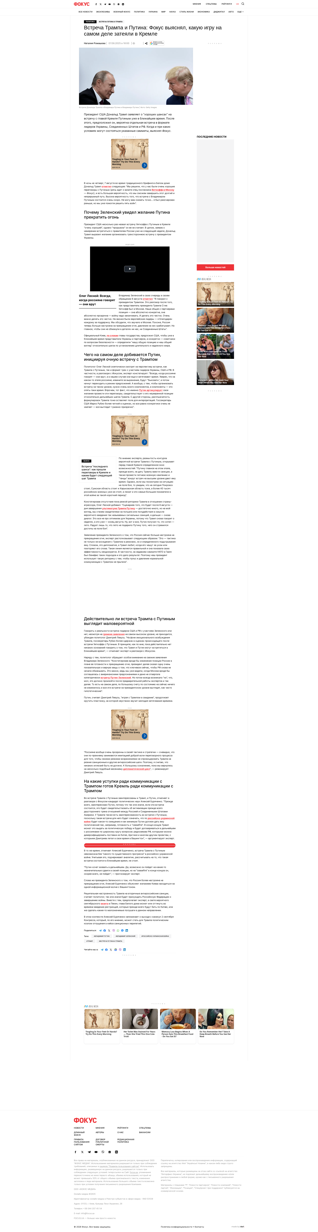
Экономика (204, 12)
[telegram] (89, 1152)
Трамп (90, 941)
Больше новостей (215, 267)
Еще (240, 12)
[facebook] (75, 1152)
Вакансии (144, 1132)
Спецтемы (211, 4)
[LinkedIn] (123, 4)
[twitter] (82, 1152)
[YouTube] (109, 4)
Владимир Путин (102, 936)
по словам (112, 335)
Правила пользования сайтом (81, 1142)
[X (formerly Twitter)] (100, 4)
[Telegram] (105, 4)
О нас (120, 1132)
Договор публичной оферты (102, 1142)
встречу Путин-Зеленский (116, 677)
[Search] (243, 4)
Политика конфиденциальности (176, 1227)
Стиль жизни (186, 12)
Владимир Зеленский (126, 936)
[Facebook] (96, 4)
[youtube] (96, 1152)
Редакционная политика (125, 1140)
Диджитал (219, 12)
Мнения (197, 4)
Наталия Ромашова (94, 43)
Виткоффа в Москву (163, 190)
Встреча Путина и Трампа (110, 22)
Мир (163, 12)
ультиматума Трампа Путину (118, 508)
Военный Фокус (122, 12)
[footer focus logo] (85, 1120)
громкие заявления (114, 634)
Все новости (85, 12)
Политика (139, 12)
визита (104, 903)
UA (237, 4)
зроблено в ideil (238, 1227)
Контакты (199, 1227)
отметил (106, 186)
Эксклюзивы (103, 12)
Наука (172, 12)
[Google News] (118, 4)
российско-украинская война (155, 936)
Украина (153, 12)
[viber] (103, 1152)
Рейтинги (227, 4)
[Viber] (114, 4)
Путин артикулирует (151, 390)
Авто (231, 12)
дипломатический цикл (136, 769)
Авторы (100, 1132)
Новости (79, 1128)
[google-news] (109, 1152)
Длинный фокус (79, 1133)
